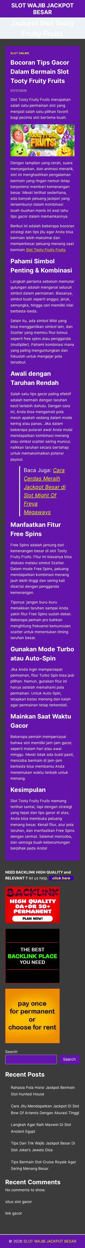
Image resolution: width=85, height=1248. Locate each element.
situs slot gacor (18, 1202)
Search (11, 1052)
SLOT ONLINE (19, 53)
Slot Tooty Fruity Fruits (45, 250)
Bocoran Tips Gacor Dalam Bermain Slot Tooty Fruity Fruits (39, 71)
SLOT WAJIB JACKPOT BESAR (50, 1241)
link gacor (13, 1213)
